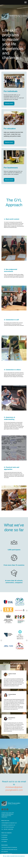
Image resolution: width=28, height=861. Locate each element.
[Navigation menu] (25, 2)
